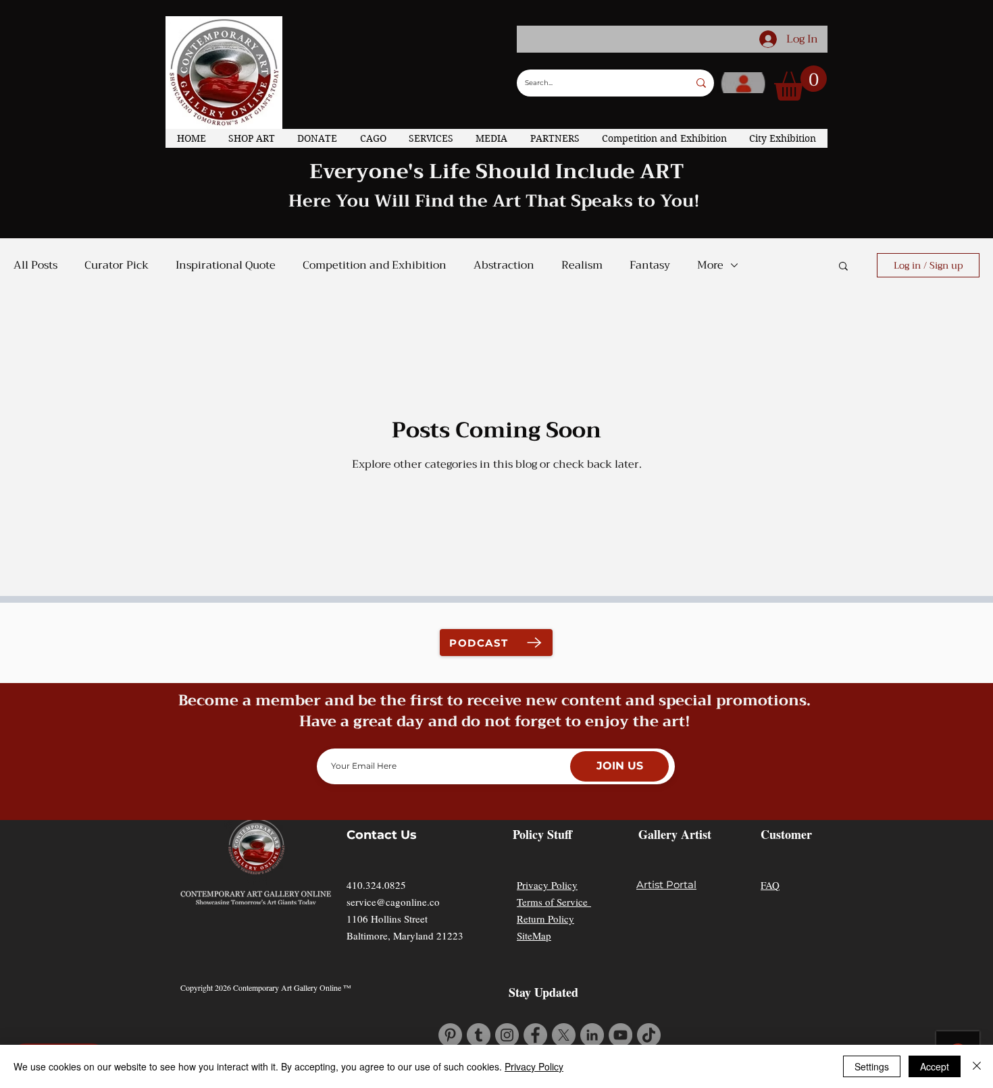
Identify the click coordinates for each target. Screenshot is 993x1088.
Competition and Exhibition (375, 265)
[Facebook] (535, 1035)
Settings (872, 1066)
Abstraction (504, 265)
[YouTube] (620, 1035)
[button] (800, 83)
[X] (564, 1035)
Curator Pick (116, 265)
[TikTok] (649, 1035)
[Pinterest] (450, 1035)
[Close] (977, 1066)
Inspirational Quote (226, 265)
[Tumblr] (478, 1035)
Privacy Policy (547, 885)
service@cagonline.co (393, 901)
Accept (934, 1066)
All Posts (35, 265)
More (710, 265)
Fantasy (650, 265)
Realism (582, 265)
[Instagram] (507, 1035)
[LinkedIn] (592, 1035)
